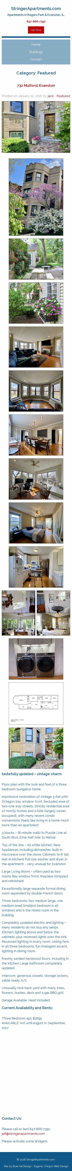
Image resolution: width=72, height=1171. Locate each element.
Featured (63, 96)
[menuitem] (36, 44)
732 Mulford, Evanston (36, 85)
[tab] (36, 52)
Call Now (36, 29)
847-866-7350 (36, 21)
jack (51, 96)
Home (36, 44)
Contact (36, 59)
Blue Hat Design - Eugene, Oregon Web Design (40, 1166)
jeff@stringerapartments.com (23, 1134)
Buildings (36, 52)
